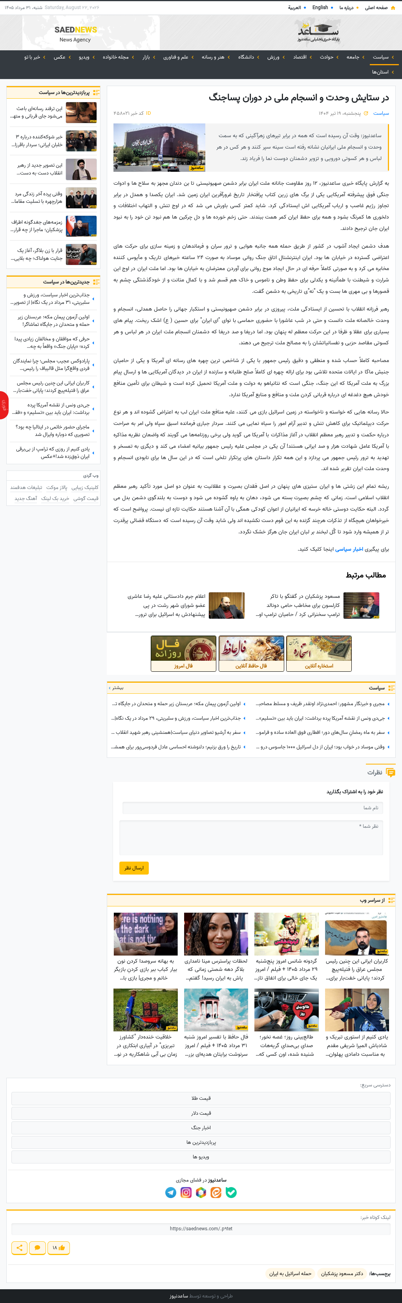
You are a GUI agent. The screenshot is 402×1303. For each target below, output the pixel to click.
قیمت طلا (201, 1098)
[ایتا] (215, 1192)
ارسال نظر (134, 868)
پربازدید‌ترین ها (201, 1142)
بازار (147, 57)
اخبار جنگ (201, 1128)
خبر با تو (32, 57)
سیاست (381, 57)
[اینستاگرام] (186, 1192)
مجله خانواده (116, 57)
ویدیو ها (201, 1157)
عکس (60, 57)
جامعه (353, 57)
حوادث (327, 57)
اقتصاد (300, 57)
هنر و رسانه (214, 57)
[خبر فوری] (4, 405)
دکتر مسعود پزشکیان (342, 1274)
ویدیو (85, 57)
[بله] (231, 1192)
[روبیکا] (201, 1192)
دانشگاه (246, 57)
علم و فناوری (176, 57)
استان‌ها (381, 72)
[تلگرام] (170, 1192)
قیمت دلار (201, 1113)
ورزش (274, 57)
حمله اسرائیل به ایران (290, 1274)
